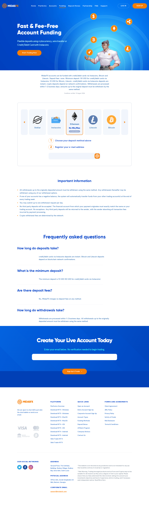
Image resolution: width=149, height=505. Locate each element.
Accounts (53, 6)
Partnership (87, 6)
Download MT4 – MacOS (59, 417)
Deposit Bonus (74, 6)
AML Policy (108, 410)
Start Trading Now (29, 53)
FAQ (96, 6)
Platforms (42, 6)
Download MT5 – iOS (57, 428)
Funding (62, 6)
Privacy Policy (109, 414)
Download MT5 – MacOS (59, 421)
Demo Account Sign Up (86, 410)
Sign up (140, 6)
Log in (123, 6)
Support (104, 6)
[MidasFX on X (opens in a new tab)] (19, 468)
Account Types (83, 417)
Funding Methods (84, 421)
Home (33, 6)
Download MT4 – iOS (57, 424)
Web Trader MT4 (56, 439)
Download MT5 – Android (59, 435)
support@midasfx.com (58, 492)
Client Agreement (111, 406)
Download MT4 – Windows (59, 410)
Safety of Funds (110, 417)
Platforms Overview (57, 406)
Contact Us (81, 435)
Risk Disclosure (110, 421)
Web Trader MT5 (56, 443)
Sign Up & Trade (73, 371)
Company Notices (84, 432)
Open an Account (84, 406)
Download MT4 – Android (59, 432)
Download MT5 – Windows (59, 414)
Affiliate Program (84, 428)
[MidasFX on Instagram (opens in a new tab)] (31, 468)
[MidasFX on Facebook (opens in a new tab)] (25, 468)
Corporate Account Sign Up (87, 414)
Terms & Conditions (111, 424)
